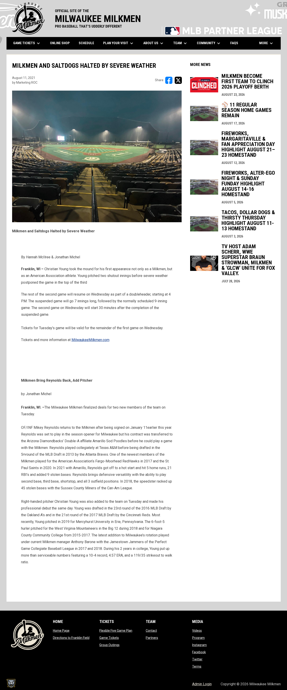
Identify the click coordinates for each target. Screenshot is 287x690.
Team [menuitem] (180, 43)
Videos (197, 630)
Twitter (197, 659)
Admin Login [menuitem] (202, 684)
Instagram (199, 645)
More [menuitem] (266, 43)
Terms (196, 666)
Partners (152, 638)
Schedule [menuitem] (86, 43)
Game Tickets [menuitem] (27, 43)
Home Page (61, 630)
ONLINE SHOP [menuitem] (61, 43)
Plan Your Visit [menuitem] (118, 43)
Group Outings (109, 645)
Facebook (199, 652)
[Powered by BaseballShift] (11, 683)
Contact (151, 630)
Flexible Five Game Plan (115, 630)
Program (198, 638)
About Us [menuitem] (153, 43)
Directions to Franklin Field (71, 638)
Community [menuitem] (209, 43)
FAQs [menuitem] (234, 43)
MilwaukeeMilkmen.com (90, 340)
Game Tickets (109, 638)
